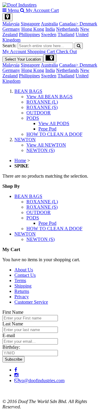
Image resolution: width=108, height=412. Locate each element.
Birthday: (11, 347)
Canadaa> (69, 23)
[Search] (78, 46)
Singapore (30, 23)
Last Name (12, 323)
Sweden (48, 34)
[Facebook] (15, 369)
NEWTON (25, 139)
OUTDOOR (38, 112)
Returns (21, 291)
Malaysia (11, 23)
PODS (32, 118)
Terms (20, 280)
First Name (12, 312)
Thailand (66, 34)
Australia (49, 23)
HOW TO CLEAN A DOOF (54, 134)
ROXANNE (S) (42, 107)
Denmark (88, 23)
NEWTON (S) (40, 150)
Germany (11, 29)
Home (20, 160)
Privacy (21, 296)
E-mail (8, 335)
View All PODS (53, 123)
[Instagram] (16, 375)
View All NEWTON (46, 144)
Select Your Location (23, 59)
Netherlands (67, 29)
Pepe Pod (47, 128)
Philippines (29, 34)
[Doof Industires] (19, 4)
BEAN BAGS (28, 91)
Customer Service (31, 302)
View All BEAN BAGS (49, 96)
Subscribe (13, 359)
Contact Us (25, 275)
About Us (23, 269)
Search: (9, 45)
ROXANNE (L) (42, 101)
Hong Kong (32, 29)
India (50, 29)
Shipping (23, 285)
